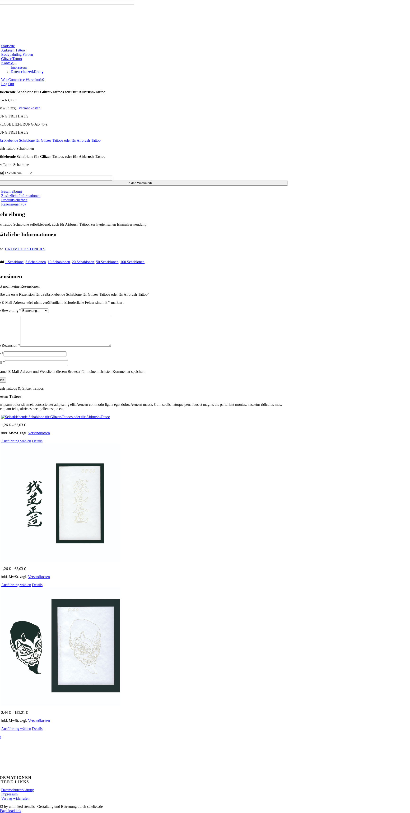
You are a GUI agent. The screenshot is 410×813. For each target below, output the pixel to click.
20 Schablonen (83, 262)
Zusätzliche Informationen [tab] (20, 196)
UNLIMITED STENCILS (25, 249)
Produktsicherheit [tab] (14, 200)
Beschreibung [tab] (11, 191)
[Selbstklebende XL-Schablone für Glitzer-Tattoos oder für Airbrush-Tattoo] (144, 647)
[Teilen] (394, 5)
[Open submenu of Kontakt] (15, 64)
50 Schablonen (107, 262)
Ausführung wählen (16, 441)
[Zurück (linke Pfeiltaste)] (8, 406)
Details (37, 441)
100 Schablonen (132, 262)
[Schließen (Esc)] (405, 5)
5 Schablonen (35, 262)
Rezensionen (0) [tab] (13, 204)
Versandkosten (29, 108)
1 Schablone (14, 262)
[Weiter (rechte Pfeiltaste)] (401, 406)
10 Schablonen (59, 262)
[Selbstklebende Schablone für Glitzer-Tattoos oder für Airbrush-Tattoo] (144, 417)
